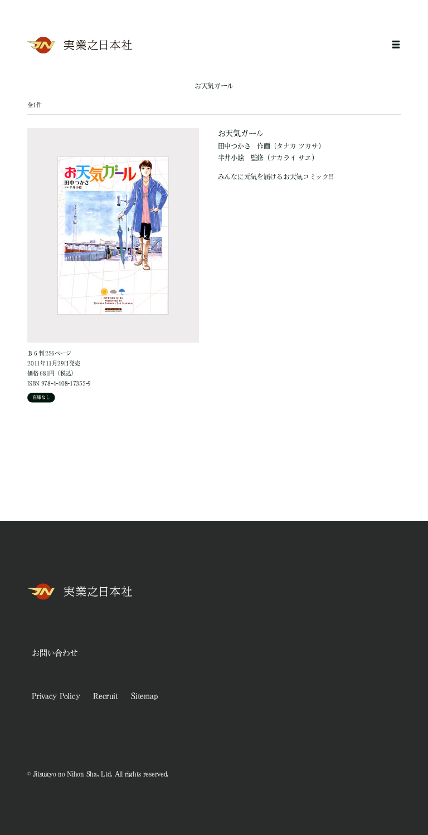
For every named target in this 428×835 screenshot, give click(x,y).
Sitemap (144, 696)
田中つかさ (234, 146)
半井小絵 (231, 157)
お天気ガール (241, 133)
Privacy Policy (56, 696)
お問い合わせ (54, 653)
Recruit (105, 696)
